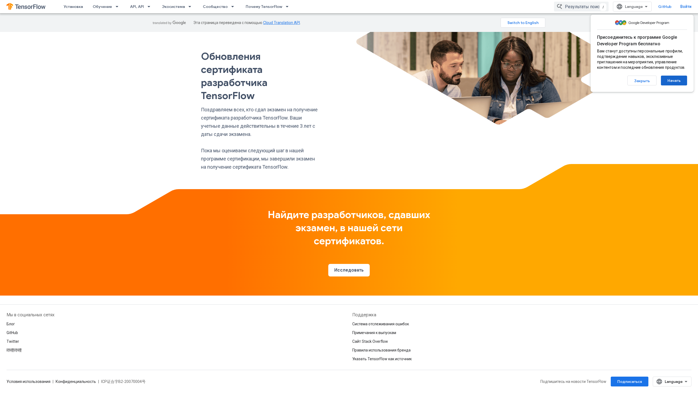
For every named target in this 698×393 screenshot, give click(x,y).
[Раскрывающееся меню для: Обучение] (118, 6)
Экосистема (173, 6)
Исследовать (349, 270)
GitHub (665, 6)
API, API (137, 6)
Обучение (102, 6)
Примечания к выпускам (374, 333)
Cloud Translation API (281, 22)
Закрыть (642, 80)
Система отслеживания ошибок (380, 324)
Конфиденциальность (76, 381)
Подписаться (629, 381)
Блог (11, 324)
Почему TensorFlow (264, 6)
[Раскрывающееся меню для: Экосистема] (191, 6)
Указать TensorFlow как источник (382, 359)
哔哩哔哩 (14, 350)
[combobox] (581, 6)
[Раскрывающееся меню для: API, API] (150, 6)
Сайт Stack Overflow (370, 341)
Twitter (13, 341)
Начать (674, 80)
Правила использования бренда (381, 350)
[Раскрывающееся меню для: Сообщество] (234, 6)
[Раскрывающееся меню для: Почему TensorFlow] (288, 6)
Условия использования (28, 381)
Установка (73, 6)
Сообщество (215, 6)
